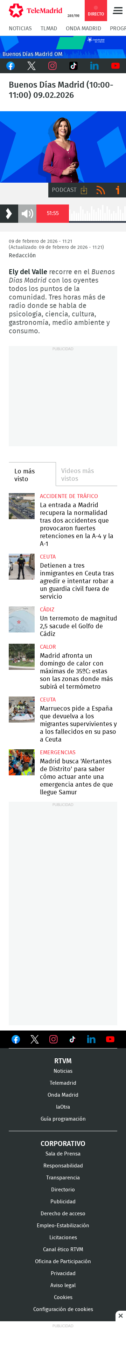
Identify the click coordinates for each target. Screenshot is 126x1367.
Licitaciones (63, 1237)
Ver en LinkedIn (91, 1039)
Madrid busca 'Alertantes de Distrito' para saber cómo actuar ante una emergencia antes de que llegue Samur (22, 762)
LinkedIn (94, 65)
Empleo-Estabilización (63, 1225)
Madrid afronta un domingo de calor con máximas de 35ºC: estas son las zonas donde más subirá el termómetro (22, 657)
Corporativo (63, 1143)
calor (48, 647)
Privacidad (63, 1273)
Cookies (63, 1297)
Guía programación (63, 1119)
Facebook (10, 66)
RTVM (63, 1061)
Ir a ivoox (117, 190)
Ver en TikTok (72, 1040)
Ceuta (48, 557)
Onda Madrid (83, 28)
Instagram (52, 65)
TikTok (73, 66)
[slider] (81, 222)
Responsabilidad (63, 1165)
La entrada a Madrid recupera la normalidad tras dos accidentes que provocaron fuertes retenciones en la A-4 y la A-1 (22, 506)
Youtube (115, 65)
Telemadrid (63, 1083)
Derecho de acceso (63, 1213)
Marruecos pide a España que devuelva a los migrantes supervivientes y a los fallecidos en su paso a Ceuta (22, 710)
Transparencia (63, 1177)
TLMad (49, 28)
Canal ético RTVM (63, 1249)
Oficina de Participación (63, 1261)
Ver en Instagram (54, 1039)
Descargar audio (84, 190)
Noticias (20, 28)
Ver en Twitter (35, 1040)
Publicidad (63, 1201)
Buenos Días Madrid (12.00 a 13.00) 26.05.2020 (63, 147)
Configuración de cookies (63, 1309)
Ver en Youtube (110, 1039)
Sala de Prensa (63, 1154)
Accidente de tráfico (69, 496)
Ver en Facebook (16, 1040)
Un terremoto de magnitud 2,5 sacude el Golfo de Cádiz (22, 619)
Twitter (31, 66)
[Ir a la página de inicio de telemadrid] (35, 11)
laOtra (63, 1107)
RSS (100, 190)
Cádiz (47, 609)
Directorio (63, 1189)
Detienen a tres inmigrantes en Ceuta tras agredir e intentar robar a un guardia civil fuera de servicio (22, 567)
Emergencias (58, 752)
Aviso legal (63, 1285)
